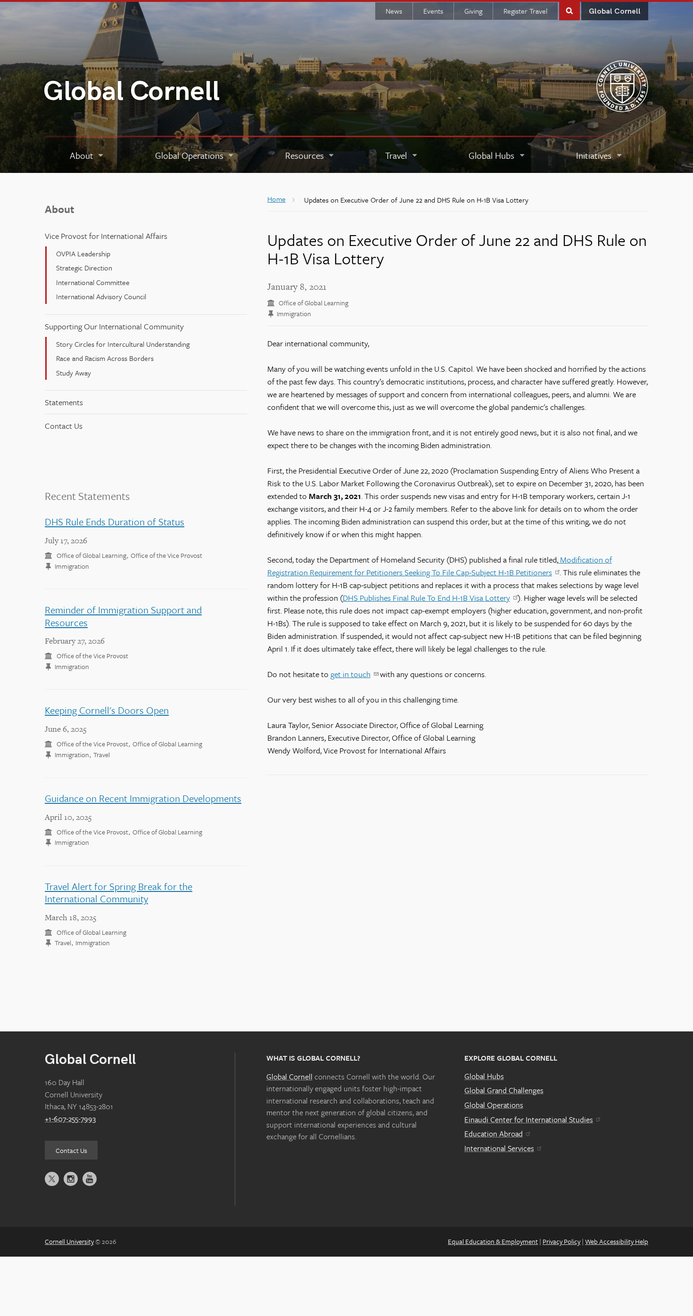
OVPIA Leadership (83, 253)
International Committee (93, 282)
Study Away (73, 373)
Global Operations (493, 1105)
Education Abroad (493, 1133)
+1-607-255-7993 (70, 1118)
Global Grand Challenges (504, 1090)
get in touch (350, 674)
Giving (473, 11)
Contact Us (63, 426)
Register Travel (525, 11)
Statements (64, 402)
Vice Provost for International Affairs (106, 236)
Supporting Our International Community (114, 326)
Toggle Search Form (569, 10)
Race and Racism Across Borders (105, 358)
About (59, 209)
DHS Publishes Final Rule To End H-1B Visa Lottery (426, 598)
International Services (499, 1148)
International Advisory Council (101, 296)
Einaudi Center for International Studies (528, 1119)
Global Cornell (131, 91)
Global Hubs (484, 1076)
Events (433, 11)
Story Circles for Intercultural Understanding (123, 344)
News (394, 11)
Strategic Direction (84, 267)
